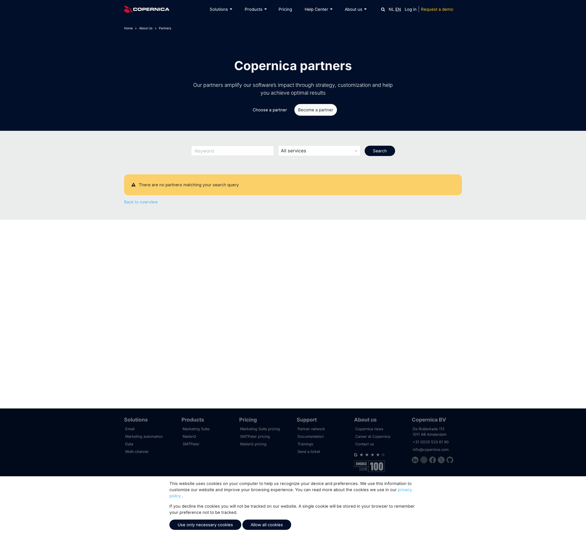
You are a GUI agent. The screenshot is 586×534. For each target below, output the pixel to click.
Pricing (285, 9)
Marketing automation (144, 436)
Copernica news (369, 429)
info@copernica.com (431, 449)
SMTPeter (191, 444)
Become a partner (315, 109)
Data (129, 444)
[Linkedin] (416, 460)
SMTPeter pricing (255, 436)
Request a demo (437, 9)
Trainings (305, 444)
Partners (165, 28)
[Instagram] (425, 460)
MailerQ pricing (253, 444)
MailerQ (189, 436)
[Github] (450, 460)
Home (128, 28)
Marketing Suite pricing (260, 429)
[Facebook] (433, 460)
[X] (442, 460)
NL (391, 9)
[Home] (146, 9)
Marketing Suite (196, 429)
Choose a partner (270, 109)
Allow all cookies (267, 524)
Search (380, 150)
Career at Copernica (372, 436)
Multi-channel (136, 451)
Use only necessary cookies (205, 524)
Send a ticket (309, 451)
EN (398, 9)
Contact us (364, 444)
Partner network (311, 429)
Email (130, 429)
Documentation (311, 436)
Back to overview (141, 202)
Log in (411, 9)
